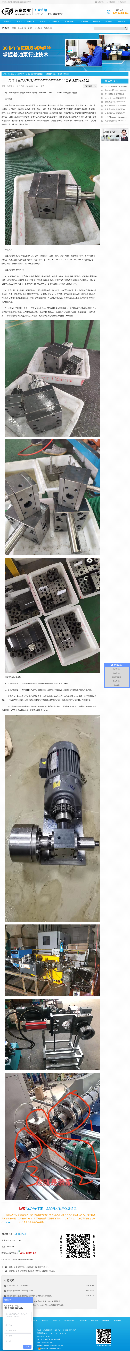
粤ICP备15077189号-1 (70, 1330)
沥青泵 (30, 28)
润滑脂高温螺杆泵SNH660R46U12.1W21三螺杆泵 (116, 102)
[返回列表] (90, 86)
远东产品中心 (70, 21)
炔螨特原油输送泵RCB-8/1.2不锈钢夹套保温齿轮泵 (116, 113)
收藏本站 (101, 2)
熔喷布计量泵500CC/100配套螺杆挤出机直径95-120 (28, 1267)
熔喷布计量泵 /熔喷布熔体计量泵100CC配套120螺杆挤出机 (32, 1271)
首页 (4, 74)
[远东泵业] (17, 15)
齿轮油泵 (43, 21)
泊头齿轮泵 (22, 28)
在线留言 (112, 2)
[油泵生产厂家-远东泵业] (65, 52)
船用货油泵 (48, 28)
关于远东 (121, 21)
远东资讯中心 (12, 74)
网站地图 (123, 2)
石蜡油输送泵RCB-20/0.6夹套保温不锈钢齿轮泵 (116, 106)
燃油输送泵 (38, 28)
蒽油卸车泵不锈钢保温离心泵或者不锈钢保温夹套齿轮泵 (29, 1296)
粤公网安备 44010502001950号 (51, 1348)
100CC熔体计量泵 (54, 1301)
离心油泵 (55, 21)
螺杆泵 (19, 21)
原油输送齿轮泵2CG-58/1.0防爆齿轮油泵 (116, 121)
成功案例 (84, 21)
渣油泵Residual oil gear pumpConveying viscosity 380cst (116, 117)
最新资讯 (110, 81)
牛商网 (46, 1345)
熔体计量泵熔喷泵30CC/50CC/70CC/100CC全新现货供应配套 (47, 74)
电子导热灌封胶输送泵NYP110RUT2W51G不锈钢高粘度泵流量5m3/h (116, 109)
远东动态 (21, 74)
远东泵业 (10, 86)
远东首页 (7, 21)
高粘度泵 (30, 21)
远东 (22, 1208)
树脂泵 (14, 28)
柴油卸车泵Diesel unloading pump (20, 1291)
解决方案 (96, 21)
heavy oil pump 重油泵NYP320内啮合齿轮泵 (116, 98)
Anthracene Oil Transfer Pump (18, 1286)
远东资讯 (109, 21)
